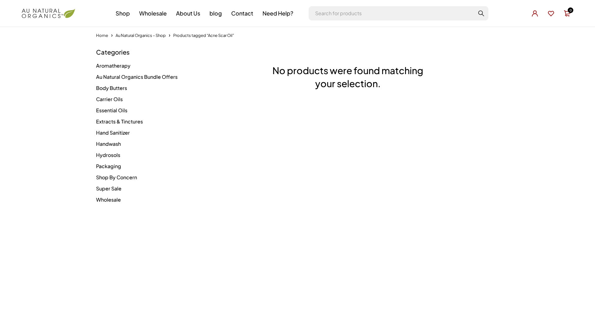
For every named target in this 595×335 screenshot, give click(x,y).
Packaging (108, 166)
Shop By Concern (116, 177)
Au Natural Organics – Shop (141, 35)
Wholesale (108, 199)
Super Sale (108, 188)
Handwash (108, 144)
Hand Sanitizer (113, 132)
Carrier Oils (109, 99)
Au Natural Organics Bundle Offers (137, 77)
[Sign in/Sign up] (535, 13)
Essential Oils (111, 110)
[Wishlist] (551, 13)
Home (102, 35)
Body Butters (111, 88)
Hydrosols (108, 155)
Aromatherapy (113, 65)
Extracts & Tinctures (119, 121)
